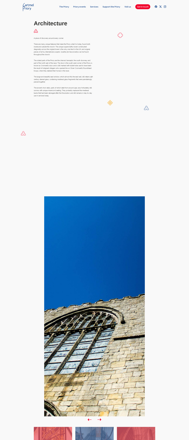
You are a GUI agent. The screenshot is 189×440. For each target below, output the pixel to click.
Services (94, 7)
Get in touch (143, 7)
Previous (89, 420)
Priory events (79, 7)
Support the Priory (111, 7)
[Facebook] (156, 6)
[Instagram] (165, 6)
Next (99, 420)
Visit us (127, 7)
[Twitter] (160, 6)
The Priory (64, 7)
